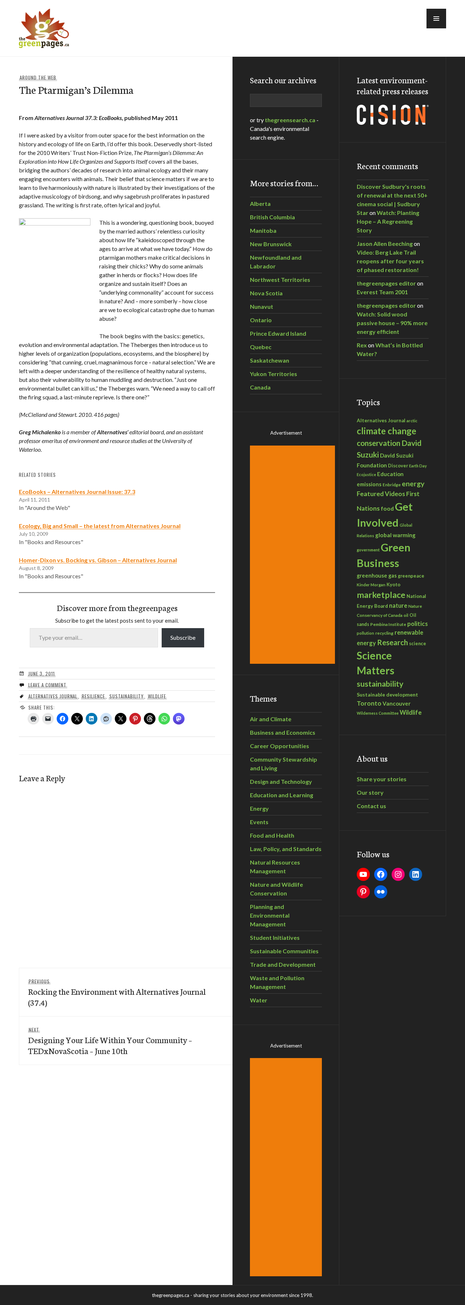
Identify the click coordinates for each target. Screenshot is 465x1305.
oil (406, 615)
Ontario (261, 319)
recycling (384, 633)
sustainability (126, 696)
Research (392, 642)
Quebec (260, 346)
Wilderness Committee (378, 713)
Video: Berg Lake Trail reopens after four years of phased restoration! (390, 261)
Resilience (93, 696)
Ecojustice (366, 474)
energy (413, 483)
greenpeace (411, 576)
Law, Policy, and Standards (286, 848)
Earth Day (418, 465)
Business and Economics (282, 732)
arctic (412, 420)
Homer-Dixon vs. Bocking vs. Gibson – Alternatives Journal (98, 559)
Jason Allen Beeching (385, 243)
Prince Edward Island (278, 333)
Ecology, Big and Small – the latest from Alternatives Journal (100, 525)
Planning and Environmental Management (270, 915)
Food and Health (272, 835)
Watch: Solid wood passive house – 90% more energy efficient (392, 323)
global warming (395, 535)
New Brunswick (271, 243)
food (387, 508)
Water (258, 1000)
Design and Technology (281, 781)
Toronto (369, 703)
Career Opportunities (279, 745)
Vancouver (397, 703)
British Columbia (272, 216)
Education (390, 474)
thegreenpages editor (386, 283)
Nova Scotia (266, 293)
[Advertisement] (293, 555)
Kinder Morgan (371, 584)
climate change (386, 431)
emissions (369, 484)
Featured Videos (381, 494)
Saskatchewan (269, 360)
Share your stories (382, 778)
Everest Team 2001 (382, 291)
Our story (370, 792)
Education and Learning (281, 794)
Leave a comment (47, 685)
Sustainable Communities (284, 950)
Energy (259, 808)
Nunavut (261, 306)
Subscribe (182, 637)
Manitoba (263, 230)
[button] (436, 18)
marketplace (381, 595)
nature (398, 605)
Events (259, 821)
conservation (378, 443)
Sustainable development (387, 694)
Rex (362, 345)
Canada (260, 387)
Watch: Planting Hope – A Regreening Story (388, 221)
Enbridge (392, 484)
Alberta (260, 203)
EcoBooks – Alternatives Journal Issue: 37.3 (77, 491)
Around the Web (38, 77)
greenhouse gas (377, 575)
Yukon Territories (273, 373)
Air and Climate (270, 718)
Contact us (371, 805)
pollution (365, 633)
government (368, 549)
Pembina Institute (388, 624)
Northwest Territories (280, 279)
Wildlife (157, 696)
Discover (398, 465)
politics (417, 623)
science (417, 643)
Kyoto (393, 584)
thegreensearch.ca (290, 119)
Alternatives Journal (53, 696)
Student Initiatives (275, 937)
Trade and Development (283, 964)
